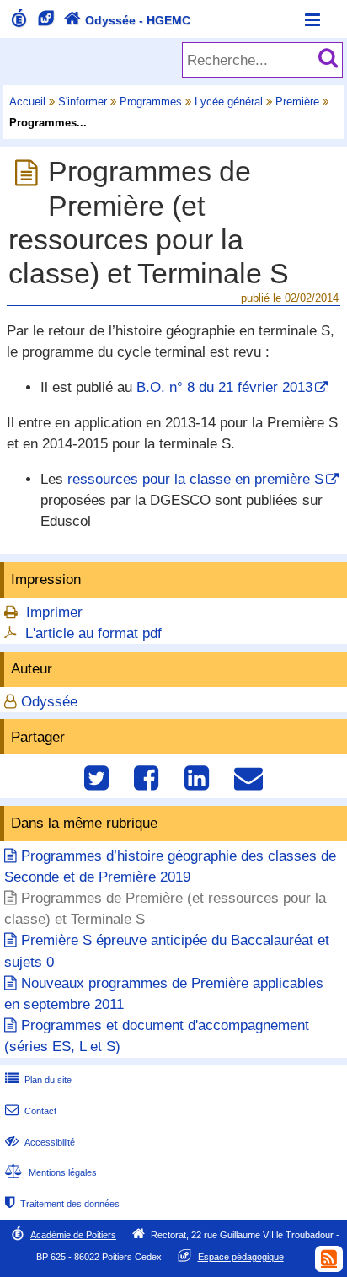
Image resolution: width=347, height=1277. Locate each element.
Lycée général (229, 101)
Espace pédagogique (241, 1257)
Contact (30, 1111)
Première (297, 101)
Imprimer (54, 612)
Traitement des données (62, 1204)
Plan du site (38, 1080)
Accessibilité (40, 1142)
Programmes (151, 101)
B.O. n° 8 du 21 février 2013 (224, 387)
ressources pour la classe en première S (195, 479)
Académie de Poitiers (73, 1235)
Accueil (27, 101)
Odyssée (49, 702)
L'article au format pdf (93, 633)
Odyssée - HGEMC (127, 20)
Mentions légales (51, 1172)
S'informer (82, 101)
